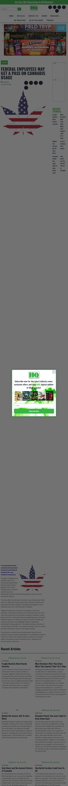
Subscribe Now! (34, 411)
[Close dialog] (53, 371)
